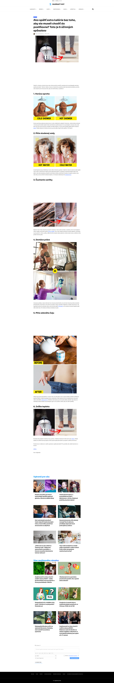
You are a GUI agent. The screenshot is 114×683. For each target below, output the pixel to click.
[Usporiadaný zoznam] (42, 653)
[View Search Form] (93, 9)
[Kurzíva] (37, 653)
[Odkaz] (49, 653)
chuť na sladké (51, 231)
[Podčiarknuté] (39, 653)
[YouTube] (57, 1)
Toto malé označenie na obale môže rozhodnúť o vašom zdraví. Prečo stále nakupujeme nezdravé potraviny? (69, 548)
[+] (52, 653)
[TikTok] (59, 1)
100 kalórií (60, 306)
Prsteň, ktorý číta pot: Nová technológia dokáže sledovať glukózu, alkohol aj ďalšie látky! (44, 496)
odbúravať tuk (44, 400)
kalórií (34, 128)
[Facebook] (53, 1)
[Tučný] (36, 653)
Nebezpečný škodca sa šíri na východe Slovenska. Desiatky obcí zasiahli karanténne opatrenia (44, 629)
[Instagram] (55, 1)
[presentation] (44, 486)
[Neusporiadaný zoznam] (44, 653)
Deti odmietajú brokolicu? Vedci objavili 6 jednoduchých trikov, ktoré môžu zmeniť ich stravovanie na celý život (44, 522)
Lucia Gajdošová (41, 33)
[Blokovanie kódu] (47, 653)
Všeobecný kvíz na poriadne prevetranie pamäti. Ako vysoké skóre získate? (69, 578)
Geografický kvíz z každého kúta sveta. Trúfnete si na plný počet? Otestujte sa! (45, 604)
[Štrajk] (41, 653)
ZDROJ (35, 449)
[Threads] (61, 1)
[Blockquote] (46, 653)
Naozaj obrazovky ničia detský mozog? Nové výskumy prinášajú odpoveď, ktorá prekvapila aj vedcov (68, 522)
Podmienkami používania (73, 655)
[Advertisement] (54, 464)
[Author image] (34, 34)
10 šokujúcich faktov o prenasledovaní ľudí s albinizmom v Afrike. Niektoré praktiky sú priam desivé (68, 497)
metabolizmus (68, 175)
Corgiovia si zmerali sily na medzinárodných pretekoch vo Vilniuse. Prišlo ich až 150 (68, 604)
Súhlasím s (71, 655)
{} (50, 653)
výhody (73, 439)
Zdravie (35, 17)
